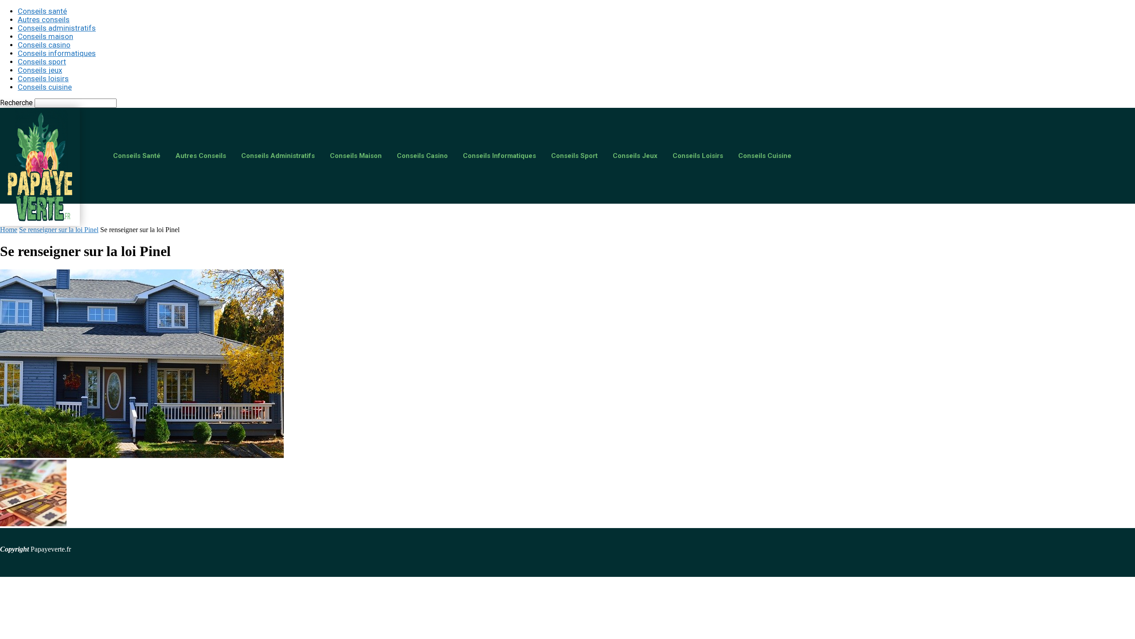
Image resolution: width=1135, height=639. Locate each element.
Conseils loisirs (43, 78)
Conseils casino (44, 44)
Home (8, 229)
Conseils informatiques (57, 53)
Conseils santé (42, 11)
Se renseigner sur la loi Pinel (58, 229)
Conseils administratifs (57, 28)
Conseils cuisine (45, 87)
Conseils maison (45, 36)
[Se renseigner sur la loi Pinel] (142, 455)
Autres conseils (44, 19)
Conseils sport (42, 61)
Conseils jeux (40, 70)
